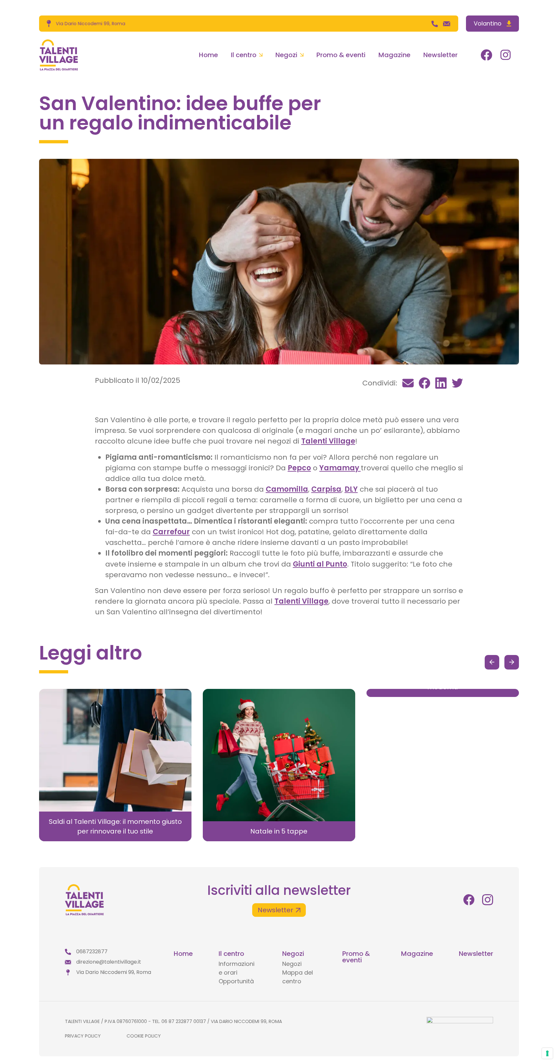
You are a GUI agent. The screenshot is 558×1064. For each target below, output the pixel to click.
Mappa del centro (297, 976)
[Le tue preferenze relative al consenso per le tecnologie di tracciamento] (547, 1053)
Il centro (243, 54)
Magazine (394, 54)
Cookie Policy (144, 1036)
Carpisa (326, 489)
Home (208, 54)
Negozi (286, 54)
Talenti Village (328, 441)
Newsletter (440, 54)
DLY (351, 489)
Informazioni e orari (236, 968)
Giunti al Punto (320, 564)
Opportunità (236, 981)
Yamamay (340, 468)
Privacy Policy (83, 1036)
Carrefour (171, 532)
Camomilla (287, 489)
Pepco (299, 468)
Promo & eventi (341, 54)
